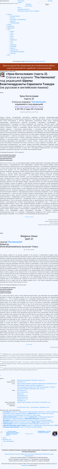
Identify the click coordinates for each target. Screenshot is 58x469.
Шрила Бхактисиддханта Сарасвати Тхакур (29, 380)
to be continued (29, 344)
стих (11, 43)
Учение (9, 24)
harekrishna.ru (25, 465)
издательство (14, 50)
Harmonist (20, 382)
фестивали (13, 46)
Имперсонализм (21, 397)
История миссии (15, 16)
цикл (11, 41)
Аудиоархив (10, 28)
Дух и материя (21, 392)
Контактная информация (35, 454)
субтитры (13, 53)
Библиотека (10, 26)
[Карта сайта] (6, 12)
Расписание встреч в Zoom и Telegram (28, 11)
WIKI (8, 55)
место (12, 38)
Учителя (12, 17)
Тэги (8, 29)
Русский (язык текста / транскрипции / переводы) (31, 407)
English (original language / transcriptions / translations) (32, 402)
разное (12, 31)
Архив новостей (29, 433)
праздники (13, 45)
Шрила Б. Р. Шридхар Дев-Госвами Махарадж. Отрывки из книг (26, 423)
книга (11, 36)
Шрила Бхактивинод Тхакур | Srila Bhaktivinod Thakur (28, 422)
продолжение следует (29, 216)
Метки (4, 438)
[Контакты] (10, 12)
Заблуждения (21, 395)
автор (12, 34)
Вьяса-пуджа (50, 454)
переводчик (13, 39)
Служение (20, 400)
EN (51, 1)
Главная (7, 454)
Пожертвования (14, 23)
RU (49, 1)
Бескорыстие (21, 390)
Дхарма (19, 393)
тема (11, 33)
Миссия (9, 14)
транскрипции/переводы (17, 51)
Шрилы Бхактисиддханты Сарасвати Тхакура (29, 107)
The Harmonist (38, 102)
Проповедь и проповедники (18, 19)
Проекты (12, 21)
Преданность (21, 399)
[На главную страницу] (2, 12)
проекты (12, 48)
